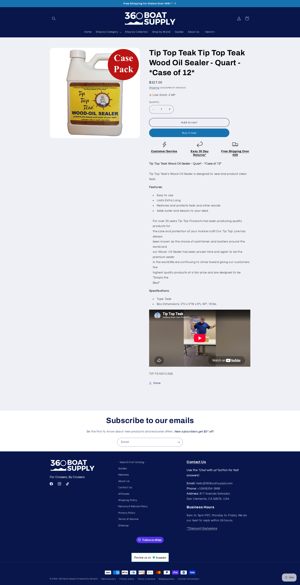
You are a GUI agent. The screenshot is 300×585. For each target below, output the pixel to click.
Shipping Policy (127, 500)
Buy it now (189, 132)
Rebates (123, 474)
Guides (122, 468)
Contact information (188, 579)
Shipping (154, 87)
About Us (124, 481)
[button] (54, 18)
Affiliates (123, 494)
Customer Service (164, 151)
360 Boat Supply (67, 579)
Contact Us (125, 487)
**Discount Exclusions (202, 528)
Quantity (154, 102)
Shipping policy (166, 579)
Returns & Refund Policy (133, 506)
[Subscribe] (179, 442)
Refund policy (108, 579)
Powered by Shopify (87, 579)
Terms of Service (128, 519)
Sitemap (123, 525)
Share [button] (157, 383)
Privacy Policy (126, 513)
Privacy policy (126, 579)
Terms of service (146, 579)
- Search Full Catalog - (132, 462)
